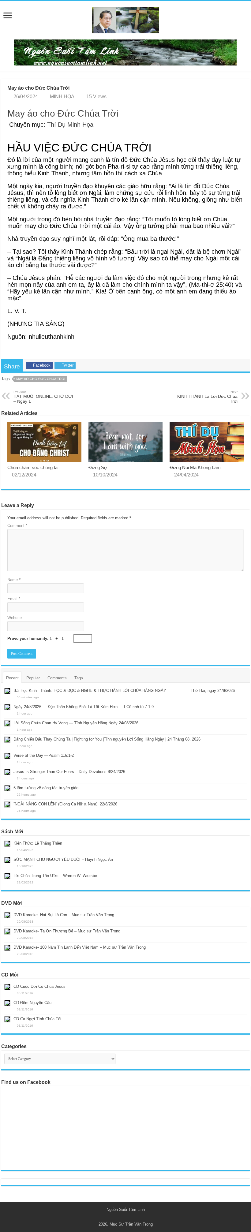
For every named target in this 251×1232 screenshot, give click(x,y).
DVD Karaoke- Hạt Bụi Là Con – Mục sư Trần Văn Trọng (63, 915)
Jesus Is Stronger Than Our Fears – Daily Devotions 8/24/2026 (69, 771)
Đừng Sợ (97, 467)
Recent (12, 678)
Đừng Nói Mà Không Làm (195, 467)
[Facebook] (128, 1217)
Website (14, 617)
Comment (17, 525)
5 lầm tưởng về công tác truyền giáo (45, 788)
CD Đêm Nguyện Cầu (32, 1002)
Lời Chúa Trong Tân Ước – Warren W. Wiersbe (55, 875)
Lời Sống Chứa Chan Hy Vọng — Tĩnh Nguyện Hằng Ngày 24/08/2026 (75, 723)
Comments (57, 678)
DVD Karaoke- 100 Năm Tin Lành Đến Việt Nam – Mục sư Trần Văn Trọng (79, 947)
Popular (33, 678)
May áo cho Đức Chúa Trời (62, 113)
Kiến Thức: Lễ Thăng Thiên (37, 843)
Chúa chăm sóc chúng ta (32, 467)
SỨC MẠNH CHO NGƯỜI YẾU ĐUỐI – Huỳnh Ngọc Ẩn (63, 859)
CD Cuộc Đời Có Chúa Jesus (39, 986)
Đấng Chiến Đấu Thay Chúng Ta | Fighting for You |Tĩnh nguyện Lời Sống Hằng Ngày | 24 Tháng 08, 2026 (106, 739)
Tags (78, 678)
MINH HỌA (62, 96)
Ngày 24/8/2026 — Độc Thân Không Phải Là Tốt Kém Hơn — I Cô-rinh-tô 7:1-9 (83, 706)
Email (13, 598)
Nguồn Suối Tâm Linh (126, 1209)
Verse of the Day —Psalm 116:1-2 (43, 755)
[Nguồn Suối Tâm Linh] (125, 19)
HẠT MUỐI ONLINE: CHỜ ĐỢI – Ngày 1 (43, 397)
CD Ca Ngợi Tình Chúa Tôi (37, 1019)
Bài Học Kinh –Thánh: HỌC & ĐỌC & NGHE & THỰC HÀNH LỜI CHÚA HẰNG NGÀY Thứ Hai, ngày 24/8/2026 (124, 690)
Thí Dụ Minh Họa (70, 124)
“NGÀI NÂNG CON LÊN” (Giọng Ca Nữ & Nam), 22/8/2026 (65, 804)
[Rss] (122, 1217)
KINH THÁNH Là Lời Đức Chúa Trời (207, 397)
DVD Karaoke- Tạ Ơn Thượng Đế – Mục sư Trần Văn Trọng (66, 931)
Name (14, 579)
